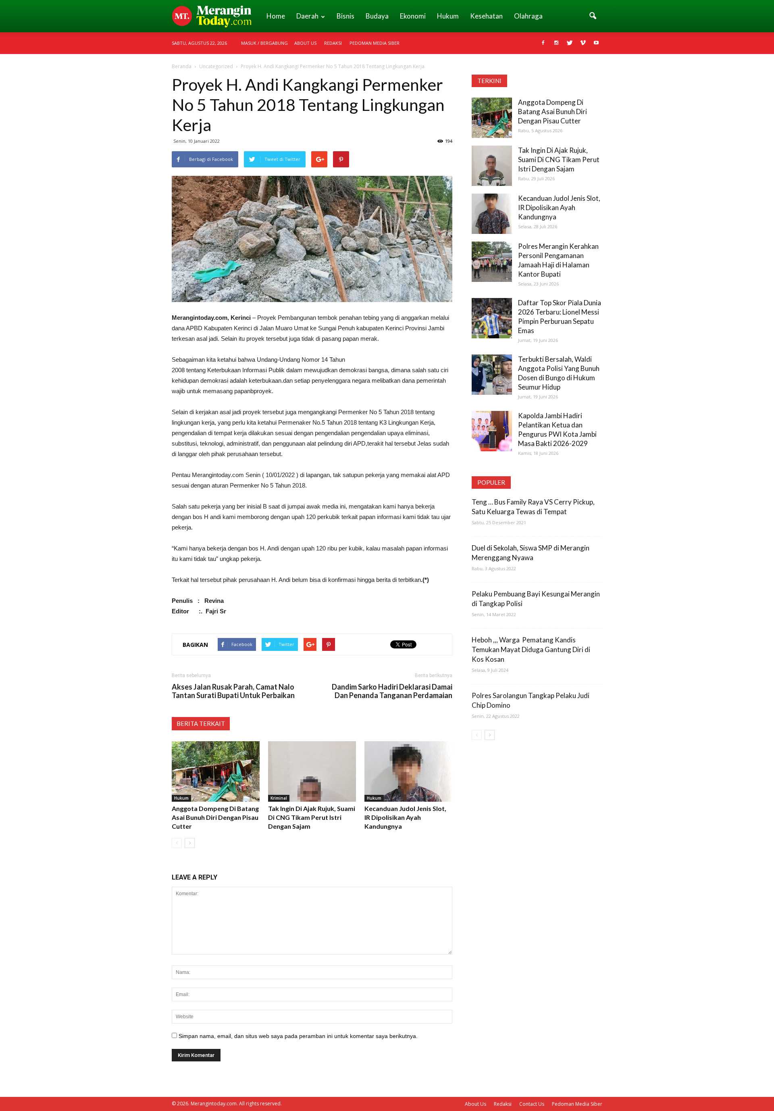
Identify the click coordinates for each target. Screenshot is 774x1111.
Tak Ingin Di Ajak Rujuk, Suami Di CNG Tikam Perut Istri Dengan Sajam (311, 817)
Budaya (377, 16)
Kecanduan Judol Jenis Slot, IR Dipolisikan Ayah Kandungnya (405, 817)
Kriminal (278, 798)
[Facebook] (543, 43)
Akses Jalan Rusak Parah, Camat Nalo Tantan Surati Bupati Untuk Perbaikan (233, 691)
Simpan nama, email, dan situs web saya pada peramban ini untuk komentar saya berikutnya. (298, 1036)
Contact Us (531, 1104)
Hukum (448, 16)
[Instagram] (556, 43)
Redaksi (333, 43)
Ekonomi (413, 16)
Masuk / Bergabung (264, 43)
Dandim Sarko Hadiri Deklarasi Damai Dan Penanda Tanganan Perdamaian (392, 691)
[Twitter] (570, 43)
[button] (592, 16)
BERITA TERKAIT (201, 723)
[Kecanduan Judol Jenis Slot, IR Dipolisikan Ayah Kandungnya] (408, 771)
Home (275, 16)
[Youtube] (596, 43)
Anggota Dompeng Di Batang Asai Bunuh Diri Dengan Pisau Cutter (215, 817)
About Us (305, 43)
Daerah (307, 16)
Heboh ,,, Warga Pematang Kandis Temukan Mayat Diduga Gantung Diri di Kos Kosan (531, 649)
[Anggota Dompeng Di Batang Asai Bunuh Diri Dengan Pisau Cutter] (216, 771)
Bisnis (345, 16)
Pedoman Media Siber (374, 43)
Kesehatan (486, 16)
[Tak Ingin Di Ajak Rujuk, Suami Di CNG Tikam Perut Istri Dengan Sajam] (312, 771)
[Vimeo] (583, 43)
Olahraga (528, 16)
